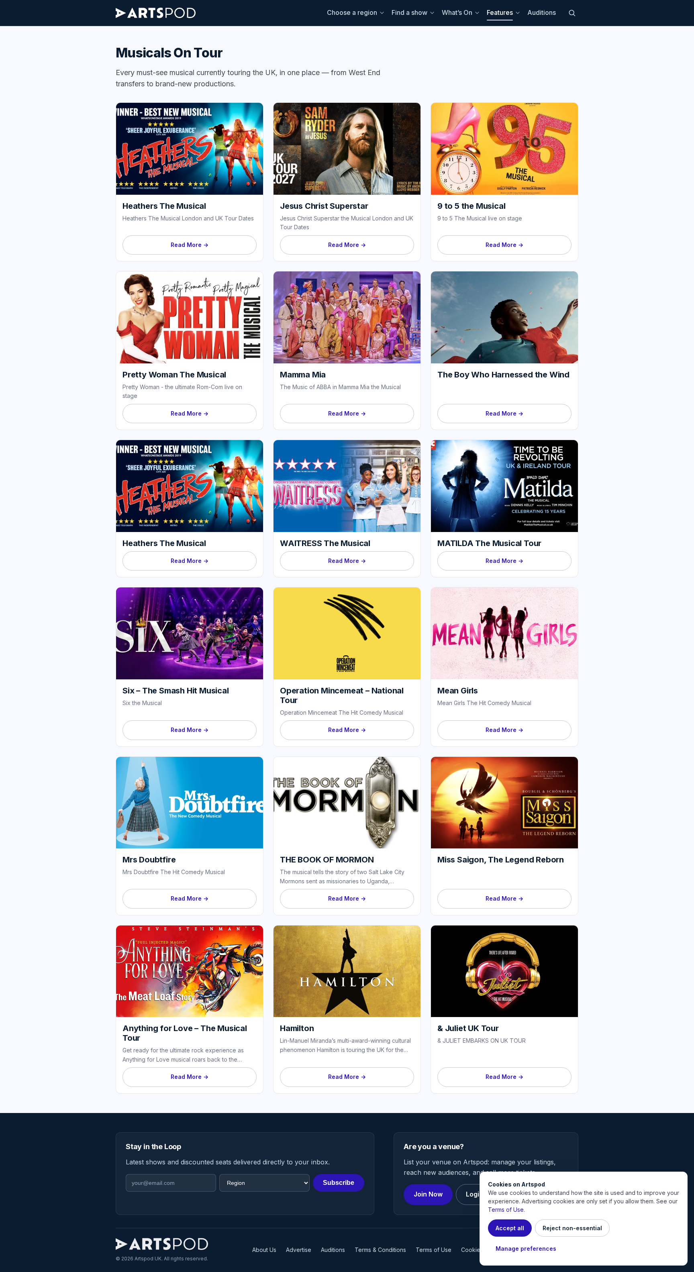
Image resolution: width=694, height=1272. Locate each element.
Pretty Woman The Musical (174, 374)
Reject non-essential (572, 1228)
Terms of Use (433, 1249)
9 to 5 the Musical (471, 206)
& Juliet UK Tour (468, 1028)
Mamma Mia (303, 374)
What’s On (457, 12)
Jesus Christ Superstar (324, 206)
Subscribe (338, 1182)
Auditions (541, 12)
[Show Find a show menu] (433, 12)
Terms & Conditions (380, 1249)
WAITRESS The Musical (325, 543)
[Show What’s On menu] (478, 12)
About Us (264, 1249)
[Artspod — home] (156, 13)
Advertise (298, 1249)
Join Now (428, 1194)
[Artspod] (162, 1244)
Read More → (189, 244)
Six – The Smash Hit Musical (175, 690)
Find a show (409, 12)
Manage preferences (526, 1248)
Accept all (510, 1228)
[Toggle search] (571, 12)
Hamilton (297, 1028)
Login (474, 1194)
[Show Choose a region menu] (383, 12)
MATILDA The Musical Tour (489, 543)
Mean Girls (457, 690)
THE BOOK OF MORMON (327, 859)
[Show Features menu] (518, 12)
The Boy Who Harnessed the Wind (503, 374)
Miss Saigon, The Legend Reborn (500, 859)
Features (500, 12)
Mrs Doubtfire (149, 859)
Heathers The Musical (164, 206)
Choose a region (352, 12)
